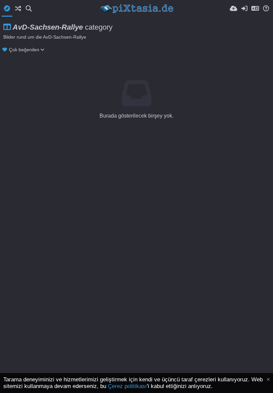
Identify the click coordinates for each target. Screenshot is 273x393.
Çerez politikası (127, 386)
